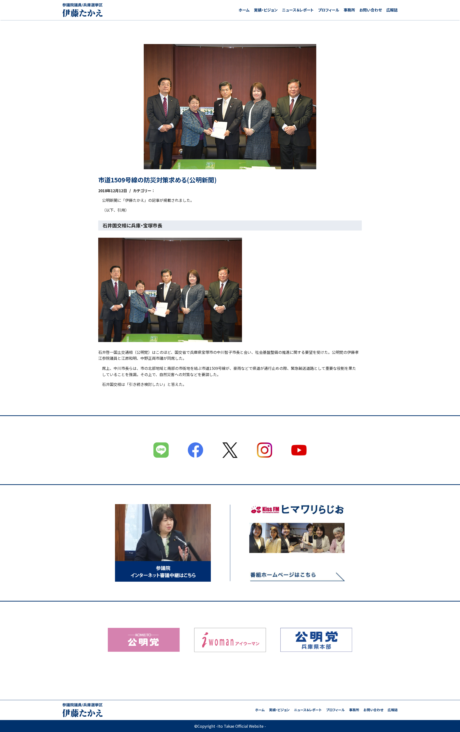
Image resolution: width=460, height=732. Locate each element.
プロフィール (328, 10)
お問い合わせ (370, 10)
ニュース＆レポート (298, 10)
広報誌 (392, 10)
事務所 (349, 10)
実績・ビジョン (266, 10)
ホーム (244, 10)
